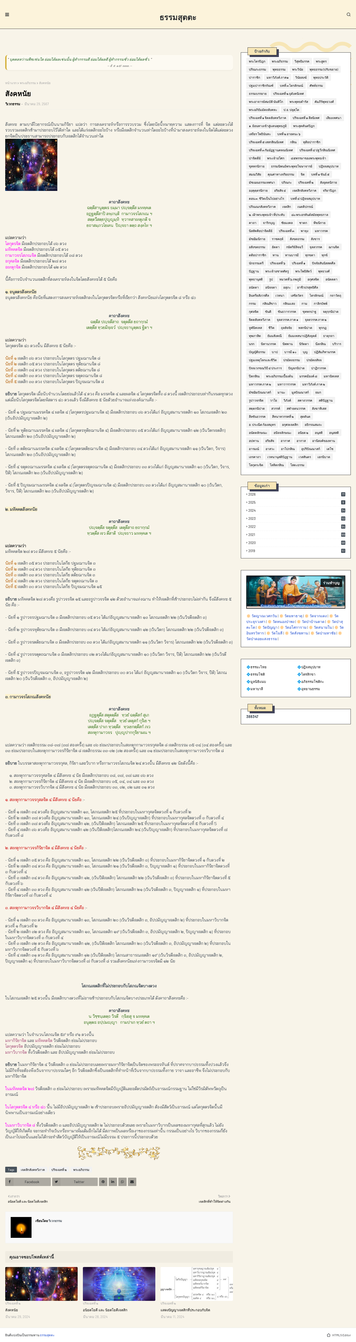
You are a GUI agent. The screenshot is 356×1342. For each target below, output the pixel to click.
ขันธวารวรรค (287, 311)
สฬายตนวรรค (296, 408)
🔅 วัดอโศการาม (293, 627)
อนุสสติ (334, 432)
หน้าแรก (11, 83)
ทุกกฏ (323, 327)
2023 (296, 518)
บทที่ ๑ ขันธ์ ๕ (320, 174)
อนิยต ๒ (303, 432)
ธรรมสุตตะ (178, 17)
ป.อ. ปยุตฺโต (291, 109)
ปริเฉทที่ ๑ (298, 263)
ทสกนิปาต (305, 327)
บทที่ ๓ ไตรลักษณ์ (291, 85)
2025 (296, 502)
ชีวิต (271, 327)
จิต (303, 174)
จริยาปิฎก (329, 190)
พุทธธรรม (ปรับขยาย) (324, 69)
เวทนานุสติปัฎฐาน (279, 457)
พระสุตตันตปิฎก (304, 126)
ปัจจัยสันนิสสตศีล (323, 263)
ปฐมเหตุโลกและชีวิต (263, 360)
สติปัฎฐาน (326, 400)
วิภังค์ (287, 400)
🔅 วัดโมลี (274, 633)
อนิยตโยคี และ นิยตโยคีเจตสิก (105, 1310)
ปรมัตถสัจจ (314, 360)
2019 (296, 551)
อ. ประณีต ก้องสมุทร (262, 424)
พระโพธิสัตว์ (303, 271)
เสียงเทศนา (333, 118)
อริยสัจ (269, 440)
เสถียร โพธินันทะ (260, 134)
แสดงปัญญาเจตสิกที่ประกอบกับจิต (185, 1310)
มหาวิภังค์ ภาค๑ (278, 77)
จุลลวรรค (316, 247)
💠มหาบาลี (254, 689)
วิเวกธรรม (12, 104)
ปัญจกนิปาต (296, 368)
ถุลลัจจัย (286, 327)
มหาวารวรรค (287, 384)
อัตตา (276, 247)
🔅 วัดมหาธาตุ (290, 616)
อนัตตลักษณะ (258, 432)
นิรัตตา (304, 344)
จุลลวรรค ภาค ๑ (287, 319)
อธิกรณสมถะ (313, 424)
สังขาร (315, 239)
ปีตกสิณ (254, 376)
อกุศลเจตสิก (290, 424)
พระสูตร (321, 61)
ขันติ (268, 311)
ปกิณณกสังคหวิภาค (262, 206)
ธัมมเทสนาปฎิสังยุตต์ (302, 336)
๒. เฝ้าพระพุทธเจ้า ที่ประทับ (267, 214)
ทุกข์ (325, 255)
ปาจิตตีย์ (255, 158)
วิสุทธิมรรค (301, 61)
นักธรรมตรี (256, 263)
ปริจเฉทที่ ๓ (286, 231)
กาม (304, 303)
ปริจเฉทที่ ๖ (277, 263)
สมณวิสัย (255, 174)
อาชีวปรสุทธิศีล (307, 287)
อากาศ (285, 440)
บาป (275, 352)
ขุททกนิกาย (257, 166)
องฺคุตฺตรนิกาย (258, 190)
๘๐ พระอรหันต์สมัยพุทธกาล (309, 214)
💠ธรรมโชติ (255, 674)
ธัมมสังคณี (274, 336)
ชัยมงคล (287, 222)
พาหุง (304, 231)
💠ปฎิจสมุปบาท (309, 667)
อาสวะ (270, 449)
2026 (296, 494)
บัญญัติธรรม (257, 352)
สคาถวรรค (305, 400)
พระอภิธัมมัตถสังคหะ (263, 109)
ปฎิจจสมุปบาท (329, 166)
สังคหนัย (11, 1310)
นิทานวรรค (268, 344)
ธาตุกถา (328, 336)
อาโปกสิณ (288, 449)
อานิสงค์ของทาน (323, 440)
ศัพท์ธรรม (316, 85)
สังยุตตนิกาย (328, 182)
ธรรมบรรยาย (258, 93)
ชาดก (303, 222)
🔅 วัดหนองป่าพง (280, 621)
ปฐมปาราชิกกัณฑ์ (261, 85)
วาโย (273, 400)
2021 (296, 535)
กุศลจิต (254, 311)
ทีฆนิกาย (320, 222)
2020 (296, 543)
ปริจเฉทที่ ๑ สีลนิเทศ (306, 118)
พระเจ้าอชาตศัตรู (277, 271)
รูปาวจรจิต (256, 400)
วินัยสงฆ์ (301, 77)
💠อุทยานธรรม (308, 689)
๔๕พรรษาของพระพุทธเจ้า (308, 158)
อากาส (301, 440)
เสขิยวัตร (297, 295)
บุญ (305, 352)
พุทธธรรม (279, 69)
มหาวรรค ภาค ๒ (260, 384)
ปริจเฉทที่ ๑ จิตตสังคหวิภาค (267, 118)
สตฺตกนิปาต (257, 408)
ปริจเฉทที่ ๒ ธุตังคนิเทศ (288, 93)
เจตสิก (286, 206)
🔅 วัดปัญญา (267, 627)
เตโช (330, 449)
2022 (296, 527)
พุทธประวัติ (320, 77)
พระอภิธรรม (28, 83)
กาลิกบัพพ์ (320, 303)
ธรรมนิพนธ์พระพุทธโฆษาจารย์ (291, 166)
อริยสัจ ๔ (280, 190)
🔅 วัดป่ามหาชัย (323, 633)
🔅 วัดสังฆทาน (296, 633)
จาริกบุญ (269, 222)
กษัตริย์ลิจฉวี (294, 247)
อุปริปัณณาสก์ (310, 449)
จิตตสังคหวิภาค (259, 319)
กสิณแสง (289, 303)
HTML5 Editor (341, 1335)
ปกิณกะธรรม (257, 69)
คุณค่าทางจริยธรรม (281, 174)
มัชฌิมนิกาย (257, 239)
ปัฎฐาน (254, 271)
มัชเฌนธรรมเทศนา (262, 182)
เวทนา (279, 295)
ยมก (318, 392)
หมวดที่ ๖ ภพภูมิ (290, 279)
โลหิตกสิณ (277, 465)
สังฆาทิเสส (319, 408)
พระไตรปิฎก (257, 61)
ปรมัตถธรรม (291, 360)
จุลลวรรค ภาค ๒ (316, 319)
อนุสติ (319, 432)
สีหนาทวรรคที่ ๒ (283, 416)
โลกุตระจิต (256, 465)
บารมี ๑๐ (290, 352)
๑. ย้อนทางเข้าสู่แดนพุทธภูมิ (268, 126)
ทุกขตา (310, 255)
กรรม (252, 303)
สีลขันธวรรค (257, 416)
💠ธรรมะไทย (256, 667)
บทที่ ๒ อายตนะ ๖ (288, 134)
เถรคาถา (255, 457)
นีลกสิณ (320, 344)
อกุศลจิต (313, 279)
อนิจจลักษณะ (282, 432)
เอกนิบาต (323, 457)
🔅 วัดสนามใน (320, 627)
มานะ (281, 392)
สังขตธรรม (297, 239)
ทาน (276, 255)
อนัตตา (254, 287)
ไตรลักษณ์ (316, 295)
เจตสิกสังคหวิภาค (33, 1169)
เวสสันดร (305, 457)
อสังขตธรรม (257, 247)
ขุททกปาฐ (309, 311)
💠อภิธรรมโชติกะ (310, 681)
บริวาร (336, 344)
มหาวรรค (321, 231)
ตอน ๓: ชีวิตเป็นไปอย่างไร (266, 198)
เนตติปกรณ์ (305, 206)
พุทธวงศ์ (324, 271)
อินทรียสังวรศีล (259, 295)
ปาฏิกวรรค (318, 368)
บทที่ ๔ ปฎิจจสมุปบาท (305, 198)
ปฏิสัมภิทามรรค (324, 352)
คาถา (252, 222)
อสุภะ (287, 287)
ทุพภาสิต (255, 336)
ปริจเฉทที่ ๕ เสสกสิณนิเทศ (266, 142)
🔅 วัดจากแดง (315, 616)
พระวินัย (297, 69)
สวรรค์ (275, 408)
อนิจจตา (271, 287)
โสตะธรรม (297, 465)
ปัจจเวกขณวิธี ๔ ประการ (265, 368)
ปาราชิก (254, 77)
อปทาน (254, 440)
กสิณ (293, 142)
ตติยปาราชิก (257, 255)
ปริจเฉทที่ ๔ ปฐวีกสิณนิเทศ (317, 150)
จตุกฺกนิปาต (331, 311)
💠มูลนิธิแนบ (256, 681)
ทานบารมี (292, 255)
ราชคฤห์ (277, 239)
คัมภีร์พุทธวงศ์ (324, 101)
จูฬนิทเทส (255, 327)
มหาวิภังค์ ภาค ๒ (313, 384)
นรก (251, 344)
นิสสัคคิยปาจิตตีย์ (260, 231)
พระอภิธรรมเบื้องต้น (279, 376)
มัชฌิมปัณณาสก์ (260, 392)
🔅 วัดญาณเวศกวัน (261, 616)
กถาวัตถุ (335, 295)
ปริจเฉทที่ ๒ (59, 1169)
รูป (271, 279)
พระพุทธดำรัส (299, 101)
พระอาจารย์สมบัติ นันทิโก (266, 101)
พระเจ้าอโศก (275, 158)
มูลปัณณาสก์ (300, 392)
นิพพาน (288, 344)
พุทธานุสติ (256, 279)
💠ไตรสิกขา (306, 674)
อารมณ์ (254, 449)
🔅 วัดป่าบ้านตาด (310, 621)
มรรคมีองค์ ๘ (308, 376)
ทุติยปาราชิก (311, 142)
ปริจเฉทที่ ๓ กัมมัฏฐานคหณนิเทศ (271, 150)
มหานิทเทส (331, 376)
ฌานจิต (334, 247)
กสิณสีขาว (269, 303)
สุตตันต (305, 416)
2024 (296, 510)
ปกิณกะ (286, 182)
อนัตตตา (331, 279)
